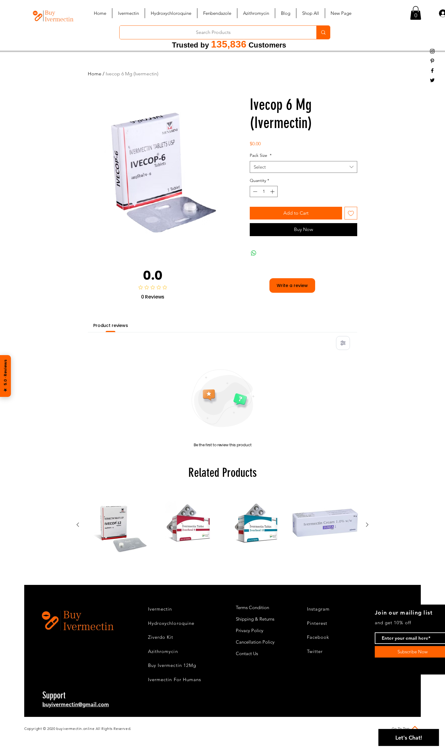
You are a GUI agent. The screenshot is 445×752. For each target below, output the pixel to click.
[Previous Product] (77, 524)
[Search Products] (323, 32)
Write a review (292, 285)
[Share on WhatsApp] (253, 253)
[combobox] (303, 167)
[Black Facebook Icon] (432, 71)
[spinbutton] (263, 191)
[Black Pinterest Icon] (432, 61)
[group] (222, 525)
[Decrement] (254, 191)
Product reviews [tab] (110, 325)
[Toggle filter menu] (343, 343)
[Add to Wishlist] (350, 213)
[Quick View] (120, 525)
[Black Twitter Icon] (432, 80)
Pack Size (261, 155)
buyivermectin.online (75, 728)
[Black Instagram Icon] (432, 51)
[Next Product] (367, 524)
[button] (415, 13)
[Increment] (273, 191)
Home (94, 74)
